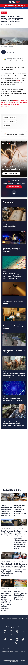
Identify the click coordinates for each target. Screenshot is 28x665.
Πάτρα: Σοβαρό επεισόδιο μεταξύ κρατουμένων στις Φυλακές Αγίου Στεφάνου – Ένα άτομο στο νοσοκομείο (7, 569)
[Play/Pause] (14, 159)
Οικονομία (21, 618)
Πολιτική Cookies (7, 648)
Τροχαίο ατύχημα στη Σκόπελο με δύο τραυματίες (7, 533)
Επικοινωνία (23, 651)
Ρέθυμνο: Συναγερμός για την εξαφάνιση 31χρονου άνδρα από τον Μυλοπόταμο (13, 250)
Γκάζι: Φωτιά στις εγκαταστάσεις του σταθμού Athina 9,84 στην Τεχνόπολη (20, 568)
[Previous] (4, 159)
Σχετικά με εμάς (14, 651)
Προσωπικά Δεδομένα (19, 648)
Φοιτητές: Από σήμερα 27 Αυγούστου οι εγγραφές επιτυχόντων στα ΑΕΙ (20, 510)
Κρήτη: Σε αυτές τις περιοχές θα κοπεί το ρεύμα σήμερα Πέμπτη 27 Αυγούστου (12, 326)
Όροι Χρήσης (5, 651)
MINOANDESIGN (14, 661)
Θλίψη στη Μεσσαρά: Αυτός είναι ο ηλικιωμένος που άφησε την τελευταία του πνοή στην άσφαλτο (13, 423)
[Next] (24, 159)
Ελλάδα (4, 12)
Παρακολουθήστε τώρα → (14, 186)
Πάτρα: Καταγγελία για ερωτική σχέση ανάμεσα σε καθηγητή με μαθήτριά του (6, 510)
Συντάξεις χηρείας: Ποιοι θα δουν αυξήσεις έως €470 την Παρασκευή (20, 595)
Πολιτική (14, 618)
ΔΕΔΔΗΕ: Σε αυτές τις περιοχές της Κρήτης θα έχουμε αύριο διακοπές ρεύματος (13, 301)
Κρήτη (3, 618)
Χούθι (18, 80)
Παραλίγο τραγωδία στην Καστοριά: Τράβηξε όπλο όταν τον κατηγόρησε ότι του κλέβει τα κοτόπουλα (13, 375)
